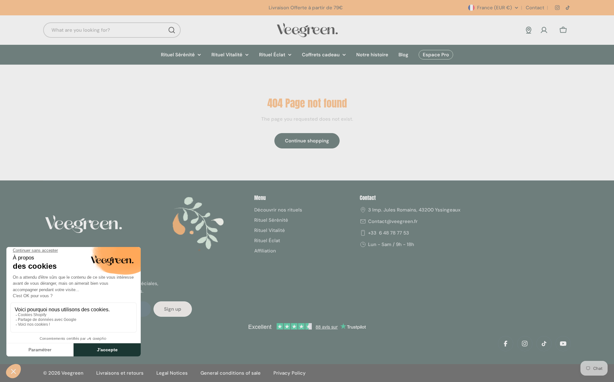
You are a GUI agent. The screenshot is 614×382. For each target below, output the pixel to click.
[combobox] (112, 30)
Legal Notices (172, 373)
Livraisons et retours (120, 373)
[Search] (172, 30)
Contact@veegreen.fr (393, 221)
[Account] (544, 30)
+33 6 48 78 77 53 (388, 233)
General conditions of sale (231, 373)
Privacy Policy (289, 373)
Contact (534, 7)
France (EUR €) (494, 7)
